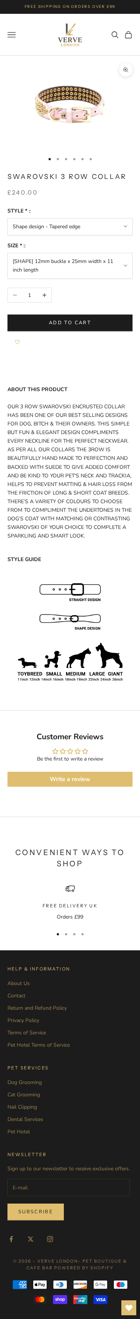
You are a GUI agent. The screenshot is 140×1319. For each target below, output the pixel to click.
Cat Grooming (23, 1094)
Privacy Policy (23, 1020)
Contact (16, 995)
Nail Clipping (22, 1107)
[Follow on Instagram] (50, 1239)
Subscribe (35, 1211)
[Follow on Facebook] (11, 1239)
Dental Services (25, 1119)
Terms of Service (26, 1032)
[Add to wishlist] (17, 342)
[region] (70, 902)
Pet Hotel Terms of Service (38, 1045)
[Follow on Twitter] (30, 1239)
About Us (18, 983)
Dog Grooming (24, 1082)
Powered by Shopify (83, 1267)
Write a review (70, 779)
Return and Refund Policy (37, 1008)
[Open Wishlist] (128, 1307)
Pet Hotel (18, 1131)
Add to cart (70, 322)
